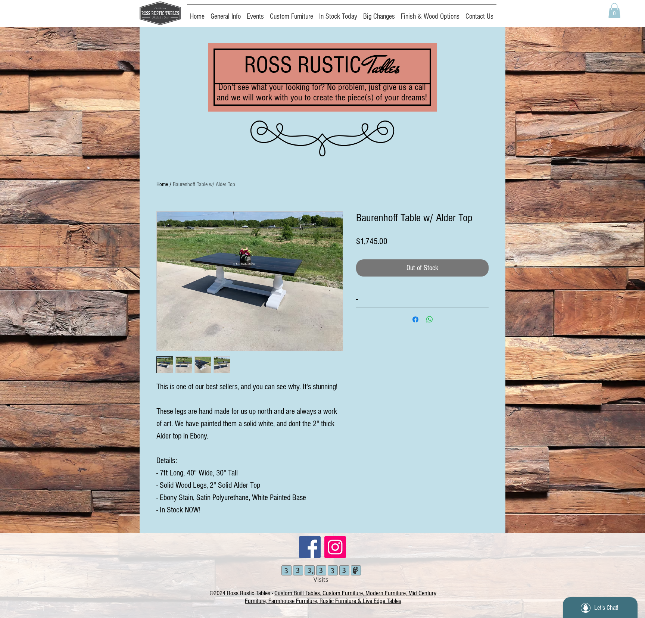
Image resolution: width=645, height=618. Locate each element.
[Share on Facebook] (415, 319)
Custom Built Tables (297, 593)
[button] (614, 10)
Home (162, 184)
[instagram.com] (335, 547)
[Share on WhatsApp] (429, 319)
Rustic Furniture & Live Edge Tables (360, 601)
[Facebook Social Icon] (310, 547)
